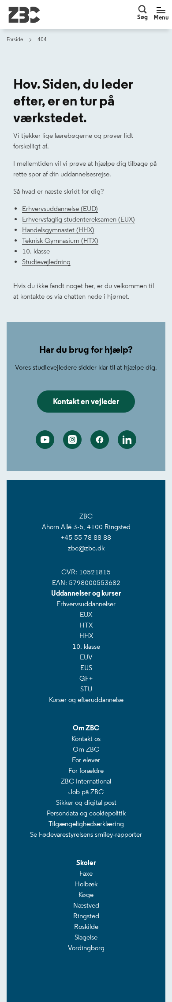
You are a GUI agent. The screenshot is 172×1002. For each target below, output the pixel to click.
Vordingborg (86, 948)
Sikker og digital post (86, 802)
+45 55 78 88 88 (86, 537)
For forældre (86, 770)
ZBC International (86, 781)
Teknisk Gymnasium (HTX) (60, 240)
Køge (86, 894)
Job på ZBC (86, 792)
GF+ (86, 678)
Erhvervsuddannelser (86, 604)
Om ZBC (86, 749)
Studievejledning (46, 261)
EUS (86, 667)
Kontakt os (86, 738)
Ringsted (86, 916)
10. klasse (36, 251)
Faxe (86, 873)
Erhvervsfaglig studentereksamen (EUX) (78, 219)
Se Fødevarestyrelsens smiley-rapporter (86, 834)
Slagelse (86, 937)
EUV (86, 657)
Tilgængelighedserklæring (86, 823)
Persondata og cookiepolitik (86, 813)
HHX (86, 636)
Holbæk (86, 884)
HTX (86, 625)
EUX (86, 614)
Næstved (86, 905)
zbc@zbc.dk (86, 548)
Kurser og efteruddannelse (86, 699)
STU (86, 689)
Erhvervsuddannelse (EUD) (60, 208)
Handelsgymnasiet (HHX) (58, 230)
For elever (86, 760)
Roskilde (86, 926)
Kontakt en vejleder (86, 401)
